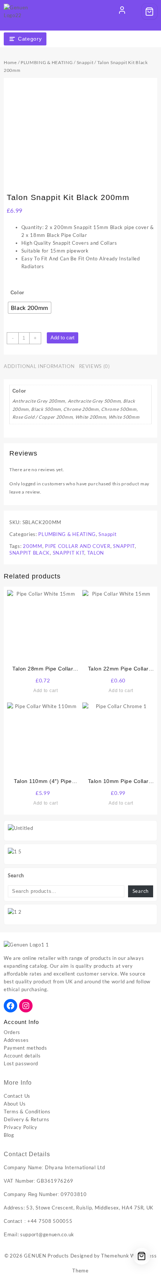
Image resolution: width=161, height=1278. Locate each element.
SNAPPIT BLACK (29, 553)
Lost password (21, 1063)
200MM (32, 546)
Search (16, 875)
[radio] (29, 307)
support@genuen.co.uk (47, 1234)
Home (10, 62)
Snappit (85, 62)
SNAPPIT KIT (69, 553)
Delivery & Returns (26, 1119)
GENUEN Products (46, 1256)
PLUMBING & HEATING (47, 62)
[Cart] (149, 11)
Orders (12, 1032)
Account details (22, 1056)
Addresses (16, 1040)
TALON (95, 553)
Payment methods (25, 1048)
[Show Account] (122, 12)
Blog (9, 1135)
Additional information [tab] (39, 366)
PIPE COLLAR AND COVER (77, 546)
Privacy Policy (20, 1127)
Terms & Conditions (27, 1111)
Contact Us (17, 1096)
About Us (15, 1104)
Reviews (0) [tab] (94, 366)
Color (17, 292)
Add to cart (63, 337)
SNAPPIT (124, 546)
